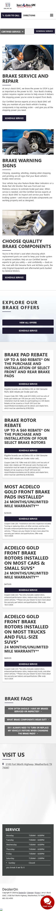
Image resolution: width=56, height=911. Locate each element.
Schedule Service (44, 31)
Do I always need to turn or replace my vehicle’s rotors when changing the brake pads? (28, 730)
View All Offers (28, 322)
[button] (11, 15)
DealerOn (22, 892)
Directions (29, 15)
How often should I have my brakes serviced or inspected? (28, 710)
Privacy (37, 892)
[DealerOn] (10, 889)
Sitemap (30, 892)
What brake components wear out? (27, 719)
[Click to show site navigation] (51, 15)
